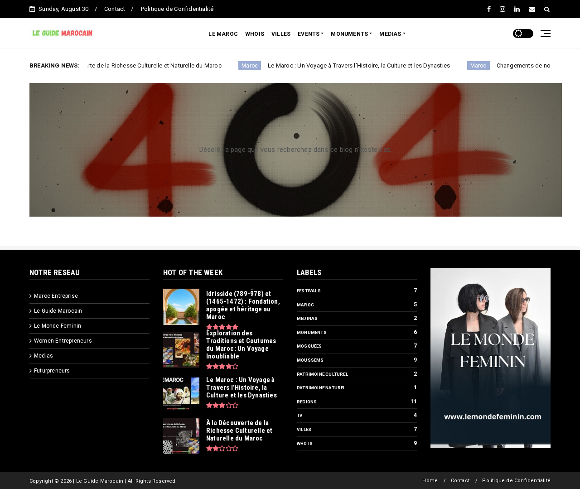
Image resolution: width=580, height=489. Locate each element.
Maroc (225, 66)
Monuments (312, 332)
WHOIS (254, 34)
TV (299, 415)
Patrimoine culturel (322, 374)
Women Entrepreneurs (63, 341)
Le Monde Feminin (57, 326)
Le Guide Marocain (58, 311)
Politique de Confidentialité (177, 8)
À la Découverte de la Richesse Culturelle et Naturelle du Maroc (112, 65)
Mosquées (309, 346)
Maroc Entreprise (56, 296)
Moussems (310, 360)
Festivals (309, 290)
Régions (307, 401)
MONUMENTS (349, 34)
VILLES (280, 34)
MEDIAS (390, 34)
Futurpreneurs (52, 371)
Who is (305, 443)
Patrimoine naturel (321, 387)
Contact (114, 8)
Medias (43, 356)
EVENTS (308, 34)
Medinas (307, 318)
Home (430, 480)
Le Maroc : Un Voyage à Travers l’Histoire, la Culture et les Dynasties (334, 65)
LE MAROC (223, 34)
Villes (304, 429)
